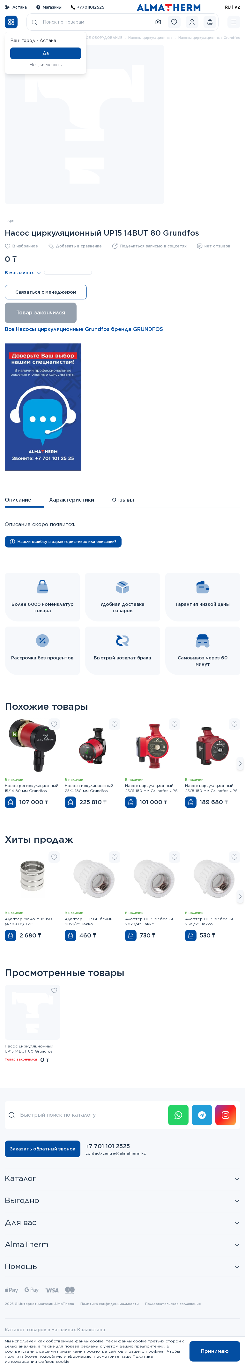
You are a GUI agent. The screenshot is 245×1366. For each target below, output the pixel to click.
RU (228, 7)
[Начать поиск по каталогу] (34, 22)
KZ (237, 7)
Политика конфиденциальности (109, 1304)
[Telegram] (202, 1115)
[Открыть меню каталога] (11, 22)
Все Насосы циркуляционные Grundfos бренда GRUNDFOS (84, 329)
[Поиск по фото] (158, 22)
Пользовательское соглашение (173, 1304)
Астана (19, 7)
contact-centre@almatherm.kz (115, 1153)
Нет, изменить (45, 64)
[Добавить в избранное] (54, 724)
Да (45, 53)
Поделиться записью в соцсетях (153, 246)
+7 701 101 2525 (107, 1146)
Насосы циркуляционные (150, 38)
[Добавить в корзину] (10, 802)
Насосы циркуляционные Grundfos (209, 38)
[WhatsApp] (178, 1115)
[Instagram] (225, 1115)
